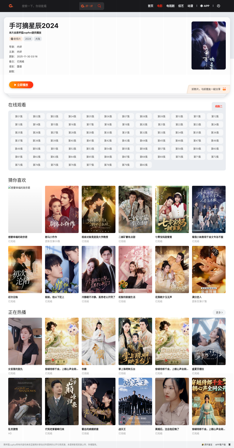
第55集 (126, 148)
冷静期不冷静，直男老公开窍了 (98, 297)
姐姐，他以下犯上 (54, 297)
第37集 (19, 140)
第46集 (179, 140)
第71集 (197, 156)
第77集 (90, 164)
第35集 (197, 132)
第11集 (197, 116)
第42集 (108, 140)
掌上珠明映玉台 (127, 368)
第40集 (72, 140)
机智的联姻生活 (127, 297)
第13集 (19, 124)
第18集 (108, 124)
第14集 (36, 124)
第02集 (37, 116)
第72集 (215, 156)
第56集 (144, 148)
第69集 (161, 156)
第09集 (161, 116)
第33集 (161, 132)
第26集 (37, 132)
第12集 (215, 116)
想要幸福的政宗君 (17, 236)
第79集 (126, 164)
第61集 (19, 156)
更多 (218, 312)
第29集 (90, 132)
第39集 (54, 140)
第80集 (144, 164)
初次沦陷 (13, 297)
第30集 (108, 132)
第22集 (179, 124)
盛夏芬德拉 (198, 368)
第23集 (197, 124)
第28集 (72, 132)
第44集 (144, 140)
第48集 (215, 140)
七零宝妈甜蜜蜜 (163, 236)
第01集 (19, 116)
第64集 (72, 156)
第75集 (54, 164)
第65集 (90, 156)
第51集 (54, 148)
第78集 (108, 164)
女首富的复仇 (15, 368)
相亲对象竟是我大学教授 (95, 236)
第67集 (126, 156)
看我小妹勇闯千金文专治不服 (207, 236)
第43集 (126, 140)
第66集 (108, 156)
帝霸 (84, 368)
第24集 (215, 124)
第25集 (19, 132)
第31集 (126, 132)
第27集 (54, 132)
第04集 (72, 116)
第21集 (161, 124)
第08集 (144, 116)
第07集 (126, 116)
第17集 (90, 124)
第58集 (179, 148)
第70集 (179, 156)
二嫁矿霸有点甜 (127, 236)
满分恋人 (197, 297)
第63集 (54, 156)
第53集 (90, 148)
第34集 (179, 132)
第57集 (161, 148)
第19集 (126, 124)
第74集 (36, 164)
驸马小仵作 (51, 236)
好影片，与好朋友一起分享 (206, 89)
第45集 (161, 140)
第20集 (143, 124)
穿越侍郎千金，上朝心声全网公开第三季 (172, 368)
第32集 (143, 132)
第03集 (54, 116)
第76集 (72, 164)
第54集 (108, 148)
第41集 (90, 140)
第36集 (215, 132)
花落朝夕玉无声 (163, 297)
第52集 (72, 148)
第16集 (72, 124)
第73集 (19, 164)
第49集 (19, 148)
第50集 (37, 148)
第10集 (179, 116)
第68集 (144, 156)
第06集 (108, 116)
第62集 (37, 156)
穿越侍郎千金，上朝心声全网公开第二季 (62, 368)
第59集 (197, 148)
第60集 (215, 148)
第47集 (197, 140)
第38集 (37, 140)
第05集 (90, 116)
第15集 (54, 124)
